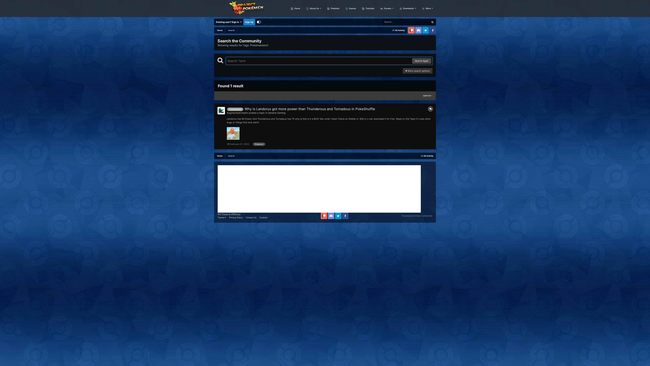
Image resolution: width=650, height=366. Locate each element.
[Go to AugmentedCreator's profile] (221, 110)
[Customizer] (259, 22)
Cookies (263, 217)
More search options (418, 70)
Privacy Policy (236, 217)
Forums (387, 8)
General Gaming (277, 112)
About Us (314, 8)
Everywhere (419, 22)
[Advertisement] (319, 189)
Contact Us (251, 217)
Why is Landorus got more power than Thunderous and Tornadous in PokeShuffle (310, 109)
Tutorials (369, 8)
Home (297, 8)
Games (352, 8)
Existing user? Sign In (228, 22)
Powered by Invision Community (417, 216)
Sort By (427, 96)
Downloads (408, 8)
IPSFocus (235, 214)
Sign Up (249, 22)
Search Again (422, 60)
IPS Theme (223, 214)
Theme (221, 217)
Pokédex (334, 8)
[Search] (432, 22)
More (428, 8)
